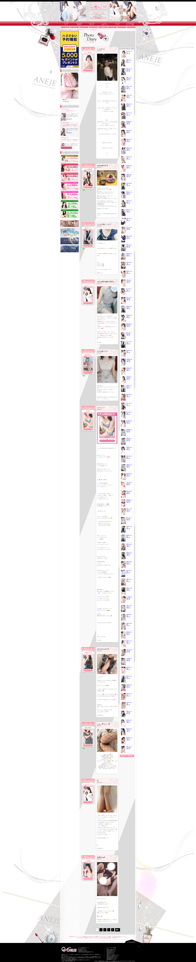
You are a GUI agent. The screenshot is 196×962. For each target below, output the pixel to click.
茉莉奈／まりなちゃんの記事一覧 (129, 175)
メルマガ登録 (65, 27)
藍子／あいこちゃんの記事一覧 (129, 334)
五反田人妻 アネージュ (111, 952)
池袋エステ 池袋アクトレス (111, 949)
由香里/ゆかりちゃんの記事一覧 (129, 501)
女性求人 (90, 937)
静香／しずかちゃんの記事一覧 (129, 78)
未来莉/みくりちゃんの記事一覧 (129, 378)
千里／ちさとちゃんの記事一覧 (129, 281)
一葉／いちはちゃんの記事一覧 (129, 483)
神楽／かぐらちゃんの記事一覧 (129, 712)
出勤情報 (84, 936)
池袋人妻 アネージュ (110, 953)
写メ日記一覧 (94, 29)
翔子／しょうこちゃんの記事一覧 (129, 747)
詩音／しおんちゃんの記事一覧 (129, 298)
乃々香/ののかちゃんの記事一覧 (129, 598)
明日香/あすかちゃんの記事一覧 (129, 430)
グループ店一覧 (93, 27)
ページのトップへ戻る (133, 941)
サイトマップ (122, 27)
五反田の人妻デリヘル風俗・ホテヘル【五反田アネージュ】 (72, 29)
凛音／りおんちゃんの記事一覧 (129, 246)
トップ (88, 29)
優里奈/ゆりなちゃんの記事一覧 (129, 325)
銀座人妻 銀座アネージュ (111, 950)
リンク (118, 937)
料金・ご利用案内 (95, 936)
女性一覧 (88, 936)
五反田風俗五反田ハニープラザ (112, 957)
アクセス (101, 936)
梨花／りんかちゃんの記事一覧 (129, 69)
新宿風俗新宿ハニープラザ (111, 959)
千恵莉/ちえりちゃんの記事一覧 (129, 659)
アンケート (84, 27)
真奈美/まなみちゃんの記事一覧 (129, 360)
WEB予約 (114, 937)
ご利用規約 (103, 27)
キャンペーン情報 (107, 936)
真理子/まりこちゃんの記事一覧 (129, 439)
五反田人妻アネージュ (73, 936)
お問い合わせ (131, 27)
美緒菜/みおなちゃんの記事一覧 (129, 122)
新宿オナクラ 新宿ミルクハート (112, 956)
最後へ (117, 929)
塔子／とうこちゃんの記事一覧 (129, 518)
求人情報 (112, 27)
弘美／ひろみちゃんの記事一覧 (129, 650)
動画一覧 (75, 27)
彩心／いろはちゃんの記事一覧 (129, 228)
